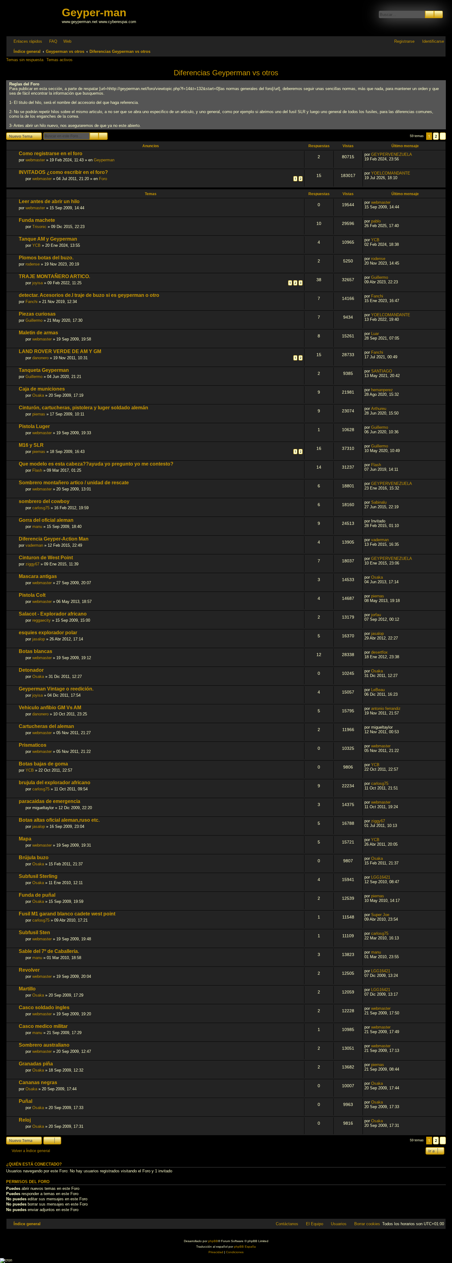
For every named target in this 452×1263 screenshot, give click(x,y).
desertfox (379, 652)
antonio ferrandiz (386, 708)
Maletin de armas (38, 332)
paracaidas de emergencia (49, 801)
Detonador (31, 670)
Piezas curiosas (37, 314)
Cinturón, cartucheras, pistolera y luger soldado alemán (83, 407)
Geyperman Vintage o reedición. (56, 688)
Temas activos (59, 59)
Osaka (38, 395)
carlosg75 (41, 508)
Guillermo (379, 277)
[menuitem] (50, 41)
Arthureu (378, 408)
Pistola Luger (34, 426)
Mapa (25, 838)
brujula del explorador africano (54, 782)
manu (37, 526)
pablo (376, 221)
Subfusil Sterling (38, 876)
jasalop (38, 639)
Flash (37, 470)
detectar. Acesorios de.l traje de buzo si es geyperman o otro (89, 295)
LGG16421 (380, 877)
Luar (375, 333)
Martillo (27, 988)
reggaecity (41, 620)
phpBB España (245, 1246)
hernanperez (382, 390)
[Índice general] (35, 18)
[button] (443, 136)
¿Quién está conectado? (34, 1164)
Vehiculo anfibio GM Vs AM (50, 707)
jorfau (376, 614)
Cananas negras (38, 1082)
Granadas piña (36, 1063)
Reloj (25, 1120)
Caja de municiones (42, 388)
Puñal (25, 1101)
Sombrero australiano (44, 1045)
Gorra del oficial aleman (46, 520)
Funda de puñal (37, 895)
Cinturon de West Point (46, 557)
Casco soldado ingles (44, 1007)
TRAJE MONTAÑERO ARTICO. (54, 276)
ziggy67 (32, 564)
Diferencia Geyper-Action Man (54, 538)
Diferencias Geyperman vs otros (226, 73)
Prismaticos (32, 745)
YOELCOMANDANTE (390, 173)
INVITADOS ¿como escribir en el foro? (63, 172)
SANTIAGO (381, 371)
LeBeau (378, 689)
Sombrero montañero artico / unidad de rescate (74, 482)
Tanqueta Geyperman (44, 370)
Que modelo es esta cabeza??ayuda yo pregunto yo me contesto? (96, 463)
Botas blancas (35, 651)
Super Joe (380, 914)
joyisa (37, 283)
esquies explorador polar (48, 632)
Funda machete (37, 220)
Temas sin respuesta (24, 59)
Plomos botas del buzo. (46, 257)
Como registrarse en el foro (50, 153)
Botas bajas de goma (43, 763)
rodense (33, 264)
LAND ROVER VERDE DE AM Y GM (60, 351)
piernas (38, 414)
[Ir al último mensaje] (415, 154)
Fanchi (32, 301)
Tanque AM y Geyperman (48, 239)
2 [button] (436, 136)
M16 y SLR (31, 445)
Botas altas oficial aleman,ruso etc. (59, 820)
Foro (103, 178)
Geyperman (104, 160)
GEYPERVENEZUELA (391, 154)
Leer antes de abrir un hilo (49, 201)
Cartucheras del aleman (46, 726)
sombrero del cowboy (44, 501)
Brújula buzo (34, 857)
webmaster (35, 160)
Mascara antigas (38, 576)
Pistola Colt (32, 595)
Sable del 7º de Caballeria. (49, 951)
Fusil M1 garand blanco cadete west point (67, 913)
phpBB (213, 1241)
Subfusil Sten (34, 932)
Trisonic (39, 226)
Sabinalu (379, 502)
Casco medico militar (43, 1026)
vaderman (34, 545)
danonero (40, 358)
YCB (36, 245)
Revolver (29, 970)
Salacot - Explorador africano (53, 613)
